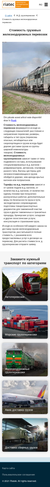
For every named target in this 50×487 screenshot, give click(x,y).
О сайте (8, 15)
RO (40, 4)
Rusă (13, 120)
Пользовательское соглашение (18, 474)
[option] (25, 78)
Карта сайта (8, 468)
